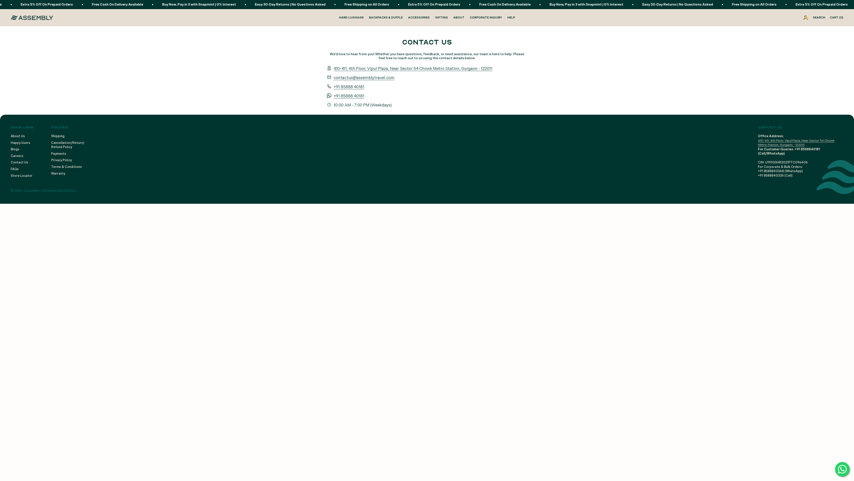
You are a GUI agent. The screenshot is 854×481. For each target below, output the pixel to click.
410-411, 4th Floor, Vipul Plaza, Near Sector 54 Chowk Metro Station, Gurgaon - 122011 (413, 68)
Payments (58, 154)
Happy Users (20, 143)
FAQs (15, 169)
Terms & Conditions (66, 167)
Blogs (15, 149)
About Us (18, 136)
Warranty (58, 173)
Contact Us (19, 162)
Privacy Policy (61, 160)
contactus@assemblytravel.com (364, 77)
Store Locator (21, 176)
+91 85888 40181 (349, 87)
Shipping (57, 136)
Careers (17, 156)
